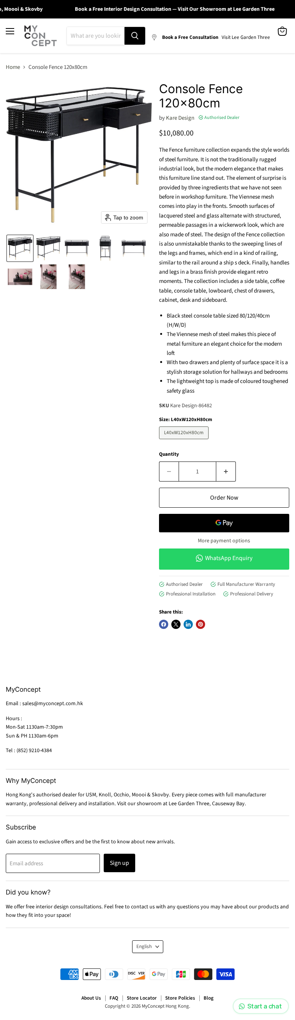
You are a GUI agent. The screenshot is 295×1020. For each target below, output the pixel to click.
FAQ (113, 998)
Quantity (169, 454)
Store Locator (142, 998)
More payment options (224, 541)
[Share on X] (176, 624)
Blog (209, 998)
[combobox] (95, 36)
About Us (91, 998)
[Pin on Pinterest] (200, 624)
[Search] (134, 36)
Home (13, 67)
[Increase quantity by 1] (226, 472)
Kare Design (180, 118)
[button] (20, 248)
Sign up (119, 863)
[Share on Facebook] (163, 624)
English (144, 946)
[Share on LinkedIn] (188, 624)
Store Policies (180, 998)
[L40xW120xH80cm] (184, 441)
